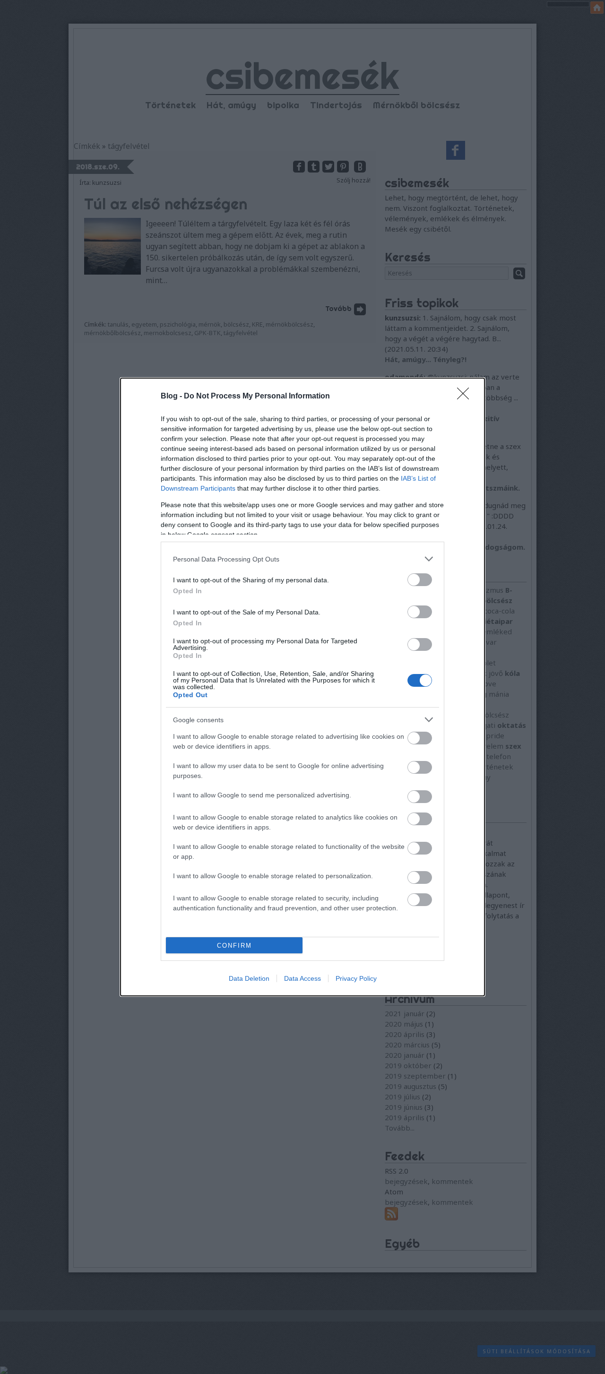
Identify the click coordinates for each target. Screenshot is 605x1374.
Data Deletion (249, 978)
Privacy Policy (356, 978)
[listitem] (302, 559)
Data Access (302, 978)
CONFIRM (234, 945)
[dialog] (302, 687)
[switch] (419, 579)
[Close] (466, 397)
